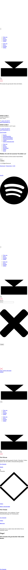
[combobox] (7, 302)
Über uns (5, 37)
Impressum (2, 166)
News (4, 38)
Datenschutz (9, 166)
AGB (14, 166)
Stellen (4, 41)
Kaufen (1, 467)
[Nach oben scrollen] (0, 29)
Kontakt (5, 39)
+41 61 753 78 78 (5, 120)
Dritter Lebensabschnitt (5, 506)
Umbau (1, 503)
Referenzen (2, 523)
